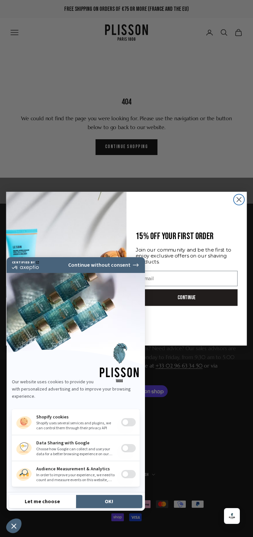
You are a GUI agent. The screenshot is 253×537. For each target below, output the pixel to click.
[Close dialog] (239, 199)
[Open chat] (232, 516)
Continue (186, 297)
